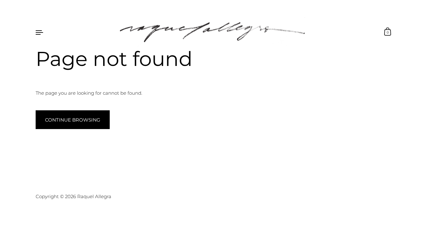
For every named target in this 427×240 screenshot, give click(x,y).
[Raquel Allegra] (213, 32)
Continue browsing (72, 120)
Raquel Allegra (94, 196)
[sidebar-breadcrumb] (40, 32)
